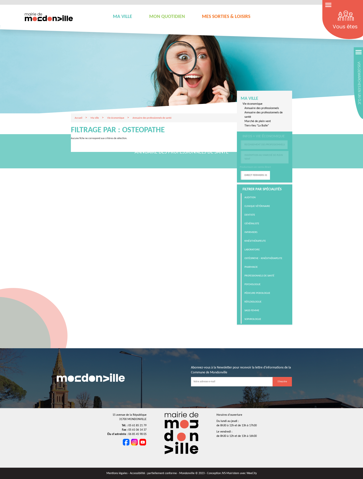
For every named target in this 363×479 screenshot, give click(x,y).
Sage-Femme (251, 310)
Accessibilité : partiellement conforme (154, 473)
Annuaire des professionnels (261, 108)
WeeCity (252, 473)
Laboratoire (252, 249)
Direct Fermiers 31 (255, 175)
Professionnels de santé (259, 275)
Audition (250, 197)
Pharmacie (251, 267)
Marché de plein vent (257, 121)
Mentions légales (117, 473)
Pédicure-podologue (257, 293)
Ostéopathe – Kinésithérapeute (263, 258)
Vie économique (252, 103)
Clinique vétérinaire (257, 206)
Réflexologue (252, 301)
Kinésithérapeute (255, 241)
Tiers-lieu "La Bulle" (256, 125)
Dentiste (249, 215)
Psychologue (252, 284)
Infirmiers (250, 232)
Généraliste (251, 223)
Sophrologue (252, 319)
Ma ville (249, 98)
